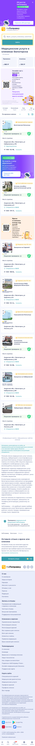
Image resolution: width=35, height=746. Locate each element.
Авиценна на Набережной (23, 377)
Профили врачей (8, 685)
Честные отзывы (7, 609)
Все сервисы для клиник (10, 630)
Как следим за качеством (10, 660)
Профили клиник (8, 688)
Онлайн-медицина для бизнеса (13, 666)
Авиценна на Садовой (22, 247)
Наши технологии (8, 658)
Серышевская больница (22, 315)
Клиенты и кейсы (8, 636)
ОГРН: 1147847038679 (8, 734)
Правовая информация (8, 737)
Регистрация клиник (9, 625)
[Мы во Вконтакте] (28, 567)
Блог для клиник (8, 633)
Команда (5, 652)
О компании (6, 577)
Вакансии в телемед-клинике (12, 655)
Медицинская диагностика (11, 679)
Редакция (5, 594)
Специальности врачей (10, 676)
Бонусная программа (9, 612)
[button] (17, 36)
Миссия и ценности (9, 585)
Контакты (5, 596)
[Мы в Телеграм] (24, 567)
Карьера (5, 582)
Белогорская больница (22, 125)
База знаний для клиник (10, 642)
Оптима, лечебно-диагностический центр (22, 187)
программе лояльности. (9, 553)
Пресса (4, 591)
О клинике (5, 649)
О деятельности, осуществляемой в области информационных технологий (15, 717)
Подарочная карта (8, 669)
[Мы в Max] (31, 567)
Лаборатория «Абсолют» (22, 408)
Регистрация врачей (9, 627)
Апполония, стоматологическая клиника (21, 342)
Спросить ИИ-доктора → (9, 174)
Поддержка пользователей (11, 614)
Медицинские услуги (9, 682)
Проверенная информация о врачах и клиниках (11, 605)
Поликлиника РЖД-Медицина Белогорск (21, 284)
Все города (6, 690)
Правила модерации (9, 639)
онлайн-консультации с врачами (16, 86)
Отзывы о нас (6, 588)
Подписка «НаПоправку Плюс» (12, 663)
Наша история (7, 579)
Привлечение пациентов (11, 622)
